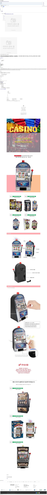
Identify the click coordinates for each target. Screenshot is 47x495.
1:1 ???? (43, 3)
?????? (4, 16)
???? (2, 11)
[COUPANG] (12, 484)
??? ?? (43, 4)
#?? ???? (3, 1)
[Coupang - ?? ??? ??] (1, 2)
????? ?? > (16, 487)
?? (1, 4)
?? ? (5, 13)
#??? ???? (1, 1)
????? (2, 81)
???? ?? (43, 2)
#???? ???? (6, 1)
